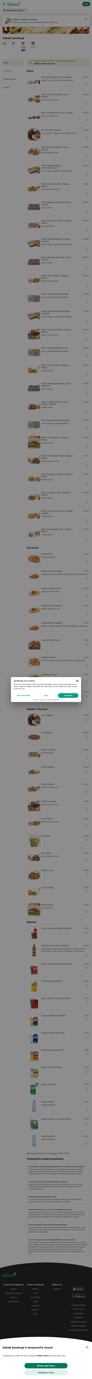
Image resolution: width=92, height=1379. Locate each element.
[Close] (87, 1347)
